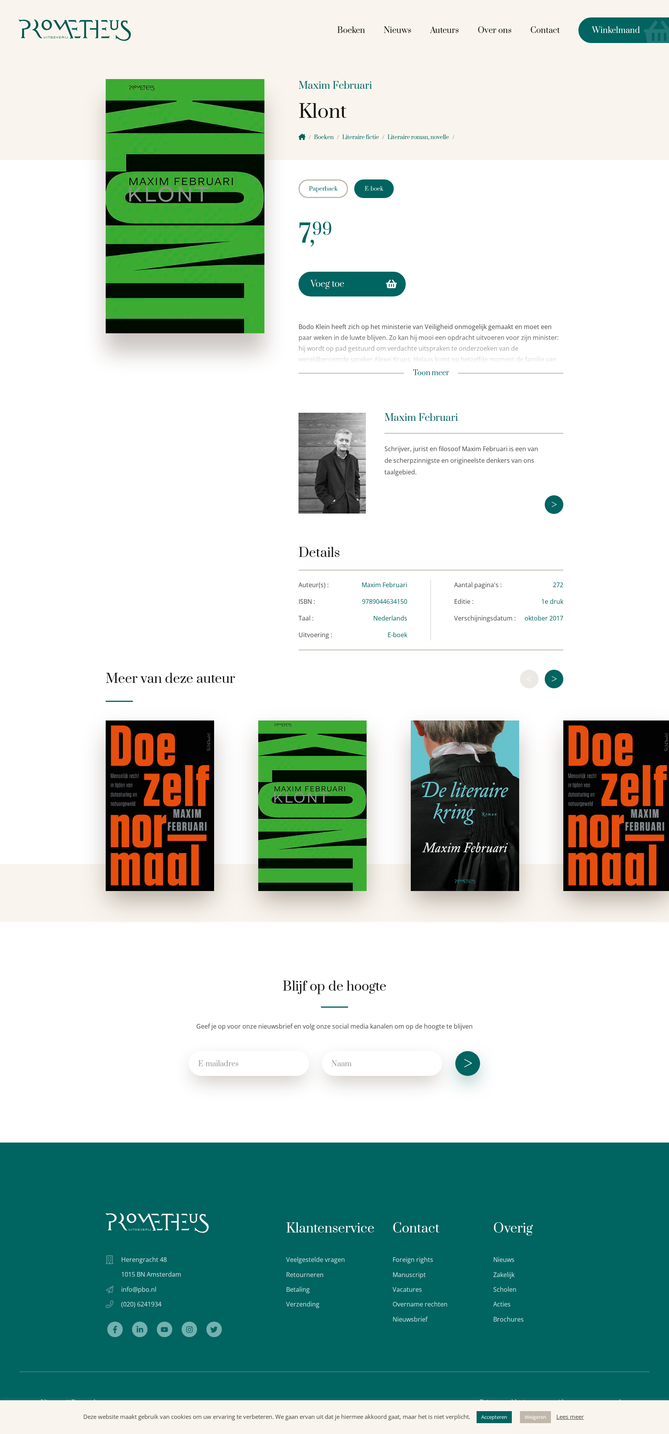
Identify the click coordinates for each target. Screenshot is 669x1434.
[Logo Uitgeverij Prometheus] (75, 30)
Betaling (298, 1289)
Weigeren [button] (535, 1416)
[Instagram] (189, 1329)
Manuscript (409, 1274)
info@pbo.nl (138, 1289)
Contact (545, 30)
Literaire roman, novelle (418, 137)
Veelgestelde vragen (315, 1259)
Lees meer (570, 1416)
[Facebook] (115, 1329)
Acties (502, 1304)
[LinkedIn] (140, 1329)
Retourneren (305, 1274)
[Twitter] (214, 1329)
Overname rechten (420, 1304)
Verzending (302, 1304)
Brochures (508, 1319)
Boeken (351, 30)
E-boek (374, 189)
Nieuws (398, 30)
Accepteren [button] (494, 1416)
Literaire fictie (360, 137)
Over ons (495, 30)
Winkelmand (609, 30)
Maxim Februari (335, 85)
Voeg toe (327, 284)
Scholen (504, 1289)
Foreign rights (413, 1259)
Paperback (323, 189)
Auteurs (444, 30)
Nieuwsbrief (410, 1319)
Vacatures (407, 1289)
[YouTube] (164, 1329)
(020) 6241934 (141, 1304)
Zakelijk (504, 1274)
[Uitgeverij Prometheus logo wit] (157, 1223)
